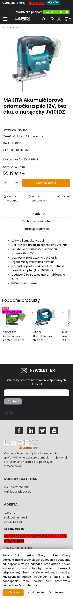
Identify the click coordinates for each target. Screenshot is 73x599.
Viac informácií (29, 585)
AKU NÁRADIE (9, 27)
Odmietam (56, 592)
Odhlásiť (10, 413)
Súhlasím (13, 592)
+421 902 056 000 (56, 12)
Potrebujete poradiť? (36, 229)
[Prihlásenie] (59, 19)
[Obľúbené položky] (52, 19)
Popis (36, 214)
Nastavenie (36, 592)
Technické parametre (36, 221)
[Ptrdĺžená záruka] (24, 283)
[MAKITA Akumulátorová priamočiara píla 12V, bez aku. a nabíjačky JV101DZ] (36, 63)
